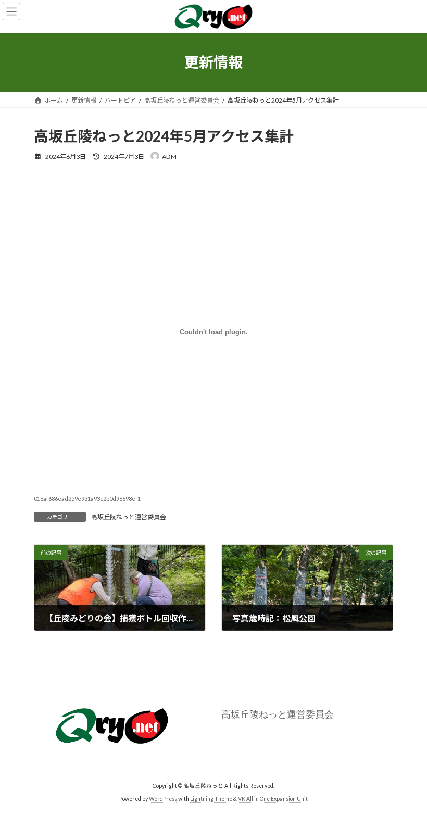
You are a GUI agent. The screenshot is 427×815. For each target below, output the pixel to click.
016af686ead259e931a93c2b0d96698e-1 (87, 498)
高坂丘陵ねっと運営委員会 (128, 517)
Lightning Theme (211, 799)
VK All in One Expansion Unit (273, 799)
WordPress (163, 799)
